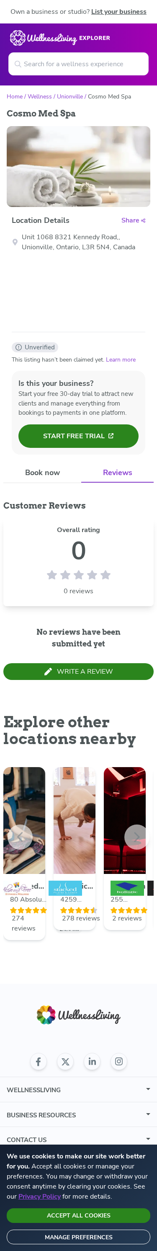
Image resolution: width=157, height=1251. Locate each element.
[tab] (42, 472)
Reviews (117, 473)
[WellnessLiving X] (65, 1061)
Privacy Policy (39, 1196)
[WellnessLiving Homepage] (79, 1015)
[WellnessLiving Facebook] (38, 1061)
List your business (119, 11)
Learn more (121, 360)
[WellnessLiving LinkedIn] (92, 1061)
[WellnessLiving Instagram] (119, 1061)
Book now (42, 473)
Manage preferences (79, 1237)
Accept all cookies (79, 1216)
